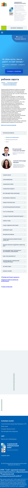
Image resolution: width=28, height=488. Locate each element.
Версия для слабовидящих (9, 439)
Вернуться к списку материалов (8, 125)
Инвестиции (4, 426)
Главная (3, 82)
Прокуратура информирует (10, 83)
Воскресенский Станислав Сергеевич (19, 149)
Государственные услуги (8, 429)
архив (7, 141)
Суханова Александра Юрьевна (19, 161)
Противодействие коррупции (9, 431)
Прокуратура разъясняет (12, 139)
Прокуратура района (12, 82)
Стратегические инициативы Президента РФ (13, 424)
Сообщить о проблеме (14, 71)
